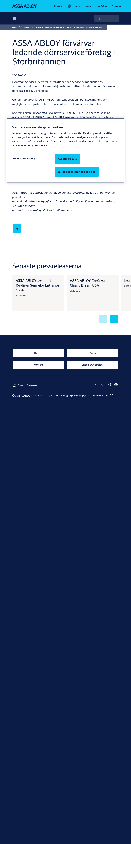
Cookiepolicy (19, 145)
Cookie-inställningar (25, 158)
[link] (58, 6)
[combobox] (106, 18)
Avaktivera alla (67, 158)
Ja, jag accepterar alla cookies (77, 171)
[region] (65, 150)
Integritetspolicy (37, 145)
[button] (114, 319)
